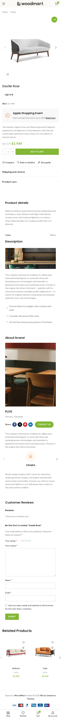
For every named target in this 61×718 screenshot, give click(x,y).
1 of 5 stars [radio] (21, 541)
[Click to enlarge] (7, 74)
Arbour (16, 668)
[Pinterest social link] (25, 424)
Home (5, 12)
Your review (11, 545)
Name (8, 580)
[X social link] (20, 424)
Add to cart (37, 152)
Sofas (13, 12)
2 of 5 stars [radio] (23, 541)
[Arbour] (16, 652)
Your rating (11, 540)
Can (45, 668)
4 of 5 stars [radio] (28, 541)
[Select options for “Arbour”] (23, 647)
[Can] (45, 652)
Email (8, 592)
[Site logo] (30, 3)
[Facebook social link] (14, 424)
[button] (5, 48)
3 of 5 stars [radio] (25, 541)
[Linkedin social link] (30, 424)
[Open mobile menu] (4, 4)
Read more (51, 118)
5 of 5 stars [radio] (30, 541)
